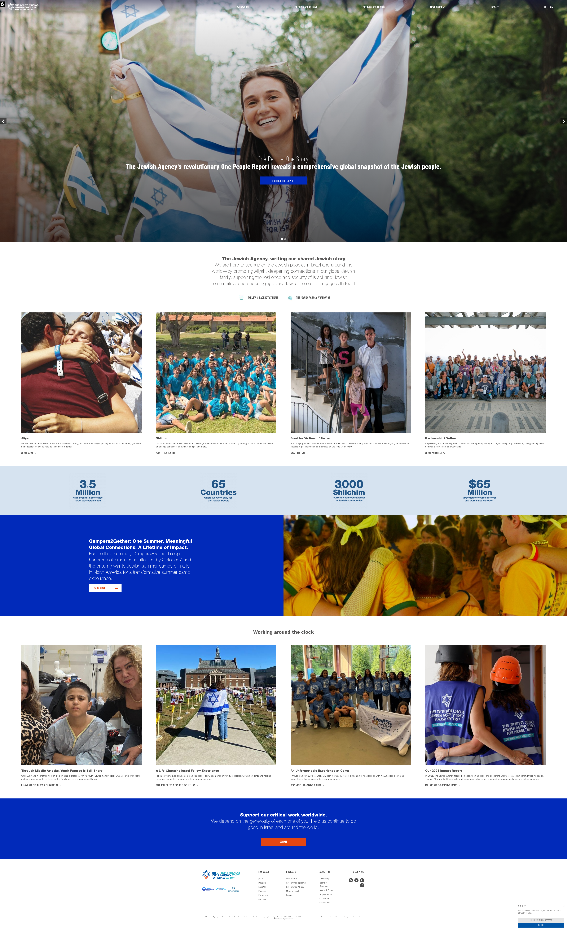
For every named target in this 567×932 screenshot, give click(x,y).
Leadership (325, 879)
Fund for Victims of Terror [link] (310, 438)
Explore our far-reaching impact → (442, 785)
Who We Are (291, 879)
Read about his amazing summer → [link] (307, 785)
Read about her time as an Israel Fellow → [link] (177, 785)
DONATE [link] (283, 842)
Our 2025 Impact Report (443, 770)
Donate (289, 895)
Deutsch (262, 883)
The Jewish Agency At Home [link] (263, 298)
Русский (262, 900)
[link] (81, 372)
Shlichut (162, 438)
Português (263, 895)
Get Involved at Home (296, 883)
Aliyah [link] (26, 438)
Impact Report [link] (326, 895)
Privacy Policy (348, 917)
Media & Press (326, 890)
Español (262, 887)
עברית (260, 879)
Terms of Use (357, 917)
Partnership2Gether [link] (440, 438)
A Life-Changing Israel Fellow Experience (187, 770)
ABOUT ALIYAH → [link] (28, 453)
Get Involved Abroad (295, 887)
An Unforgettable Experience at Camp (320, 770)
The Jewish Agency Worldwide (313, 298)
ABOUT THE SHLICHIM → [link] (167, 453)
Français (262, 891)
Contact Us (325, 903)
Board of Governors (324, 884)
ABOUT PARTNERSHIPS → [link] (436, 453)
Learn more (99, 588)
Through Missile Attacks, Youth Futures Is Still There (62, 770)
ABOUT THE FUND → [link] (299, 453)
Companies (325, 899)
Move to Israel (292, 891)
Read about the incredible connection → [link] (41, 785)
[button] (564, 906)
